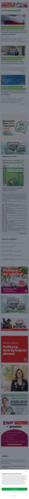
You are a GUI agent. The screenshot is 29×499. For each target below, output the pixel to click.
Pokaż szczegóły (14, 495)
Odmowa (14, 492)
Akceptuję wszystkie (14, 489)
